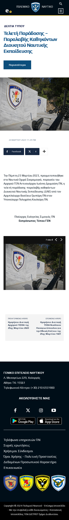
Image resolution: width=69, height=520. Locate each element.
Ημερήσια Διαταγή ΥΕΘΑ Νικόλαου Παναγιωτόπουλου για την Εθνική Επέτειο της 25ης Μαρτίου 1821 (48, 328)
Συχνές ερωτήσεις (17, 445)
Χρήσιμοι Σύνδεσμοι (18, 451)
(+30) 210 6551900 (42, 387)
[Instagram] (41, 410)
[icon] (61, 11)
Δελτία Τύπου (14, 26)
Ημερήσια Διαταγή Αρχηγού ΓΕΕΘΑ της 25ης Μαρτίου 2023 (18, 325)
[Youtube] (53, 410)
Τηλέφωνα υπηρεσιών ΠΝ (22, 440)
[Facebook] (15, 410)
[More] (44, 151)
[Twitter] (28, 410)
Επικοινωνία (13, 467)
